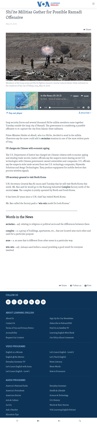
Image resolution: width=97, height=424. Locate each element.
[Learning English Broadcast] (59, 421)
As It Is (9, 405)
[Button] (87, 29)
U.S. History (55, 400)
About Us (10, 319)
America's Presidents (15, 391)
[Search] (80, 421)
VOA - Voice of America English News (59, 99)
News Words (55, 367)
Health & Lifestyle (57, 391)
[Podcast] (37, 302)
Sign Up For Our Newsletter (61, 319)
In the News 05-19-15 (51, 96)
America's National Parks (17, 386)
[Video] (38, 421)
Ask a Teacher (12, 410)
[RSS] (31, 302)
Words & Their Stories (59, 405)
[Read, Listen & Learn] (17, 421)
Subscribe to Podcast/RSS (61, 323)
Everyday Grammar (58, 386)
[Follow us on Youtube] (20, 302)
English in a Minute (14, 352)
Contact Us (10, 323)
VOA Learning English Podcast (63, 410)
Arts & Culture (12, 400)
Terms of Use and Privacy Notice (20, 328)
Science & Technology (59, 396)
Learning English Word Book (62, 333)
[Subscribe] (43, 302)
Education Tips (12, 415)
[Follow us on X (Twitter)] (14, 302)
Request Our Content (15, 338)
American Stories (13, 396)
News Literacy (56, 362)
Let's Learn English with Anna (19, 367)
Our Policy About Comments (62, 338)
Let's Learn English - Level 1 (18, 371)
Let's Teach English (58, 357)
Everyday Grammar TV (15, 362)
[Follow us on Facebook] (8, 302)
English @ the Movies (15, 357)
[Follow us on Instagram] (25, 302)
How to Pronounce (57, 371)
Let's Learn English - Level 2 (62, 352)
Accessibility (11, 333)
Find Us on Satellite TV (59, 328)
